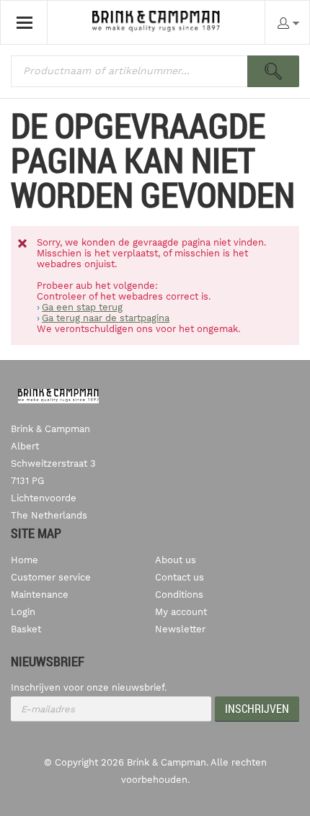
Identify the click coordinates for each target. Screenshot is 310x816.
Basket (26, 629)
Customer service (51, 577)
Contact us (179, 577)
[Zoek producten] (273, 71)
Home (24, 560)
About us (175, 560)
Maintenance (39, 594)
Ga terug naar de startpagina (105, 318)
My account (181, 611)
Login (23, 611)
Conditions (179, 594)
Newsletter (180, 629)
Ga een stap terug (82, 307)
